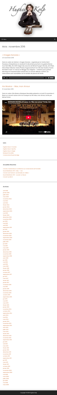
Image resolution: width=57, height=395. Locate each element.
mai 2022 (5, 223)
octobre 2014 (6, 311)
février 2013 (6, 333)
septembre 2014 (7, 313)
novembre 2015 (7, 293)
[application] (28, 77)
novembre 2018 (7, 254)
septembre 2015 (7, 297)
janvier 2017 (6, 282)
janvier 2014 (6, 321)
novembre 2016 (7, 284)
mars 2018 (5, 266)
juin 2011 (5, 360)
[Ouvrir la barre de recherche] (55, 39)
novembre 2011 (7, 354)
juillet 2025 (6, 194)
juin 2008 (5, 380)
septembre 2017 (7, 274)
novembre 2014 (7, 309)
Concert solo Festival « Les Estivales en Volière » (16, 173)
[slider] (52, 77)
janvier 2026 (6, 192)
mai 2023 (5, 213)
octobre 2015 (6, 295)
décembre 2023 (7, 209)
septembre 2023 (7, 211)
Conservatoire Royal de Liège (11, 155)
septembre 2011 (7, 358)
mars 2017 (5, 278)
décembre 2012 (7, 335)
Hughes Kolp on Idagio (9, 151)
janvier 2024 (6, 207)
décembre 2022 (7, 217)
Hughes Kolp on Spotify (9, 149)
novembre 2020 (7, 235)
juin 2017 (5, 276)
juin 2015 (5, 299)
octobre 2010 (6, 366)
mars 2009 (6, 376)
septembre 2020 (7, 237)
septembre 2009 (7, 372)
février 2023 (6, 215)
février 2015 (6, 305)
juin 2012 (5, 342)
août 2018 (5, 258)
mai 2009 (5, 374)
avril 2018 (5, 264)
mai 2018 (5, 262)
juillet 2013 (5, 329)
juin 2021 (5, 229)
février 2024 (6, 205)
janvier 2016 (6, 288)
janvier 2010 (6, 368)
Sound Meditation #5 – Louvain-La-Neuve (14, 175)
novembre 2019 (7, 239)
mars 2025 (6, 197)
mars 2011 (5, 362)
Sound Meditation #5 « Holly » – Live (13, 171)
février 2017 (6, 280)
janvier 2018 (6, 270)
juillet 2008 (6, 378)
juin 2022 (5, 221)
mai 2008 (5, 382)
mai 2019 (5, 246)
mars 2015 (5, 303)
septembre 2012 (7, 339)
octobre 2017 (6, 272)
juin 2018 (5, 260)
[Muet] (48, 78)
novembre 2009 (7, 370)
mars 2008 (6, 384)
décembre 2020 (7, 233)
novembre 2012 (7, 337)
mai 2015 (5, 301)
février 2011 (6, 364)
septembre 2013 (7, 325)
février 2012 (6, 348)
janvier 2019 (6, 250)
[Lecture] (4, 78)
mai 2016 (5, 286)
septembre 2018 (7, 256)
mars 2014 (5, 319)
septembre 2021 (7, 227)
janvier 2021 (6, 231)
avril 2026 (5, 190)
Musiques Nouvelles (8, 153)
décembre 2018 (7, 252)
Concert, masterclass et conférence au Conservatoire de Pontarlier (22, 168)
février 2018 (6, 268)
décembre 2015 (7, 290)
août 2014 (5, 315)
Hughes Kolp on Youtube (10, 147)
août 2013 (5, 327)
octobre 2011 (6, 356)
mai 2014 (5, 317)
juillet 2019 (5, 241)
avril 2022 (5, 225)
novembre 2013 (7, 323)
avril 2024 (5, 203)
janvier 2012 (6, 350)
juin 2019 (5, 244)
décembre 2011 (7, 352)
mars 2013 (5, 331)
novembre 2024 (7, 199)
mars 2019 (5, 248)
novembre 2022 (7, 219)
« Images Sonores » (11, 55)
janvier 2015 (6, 307)
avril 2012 (5, 344)
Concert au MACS (8, 177)
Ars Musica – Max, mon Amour (16, 86)
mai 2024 (5, 201)
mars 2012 (5, 346)
